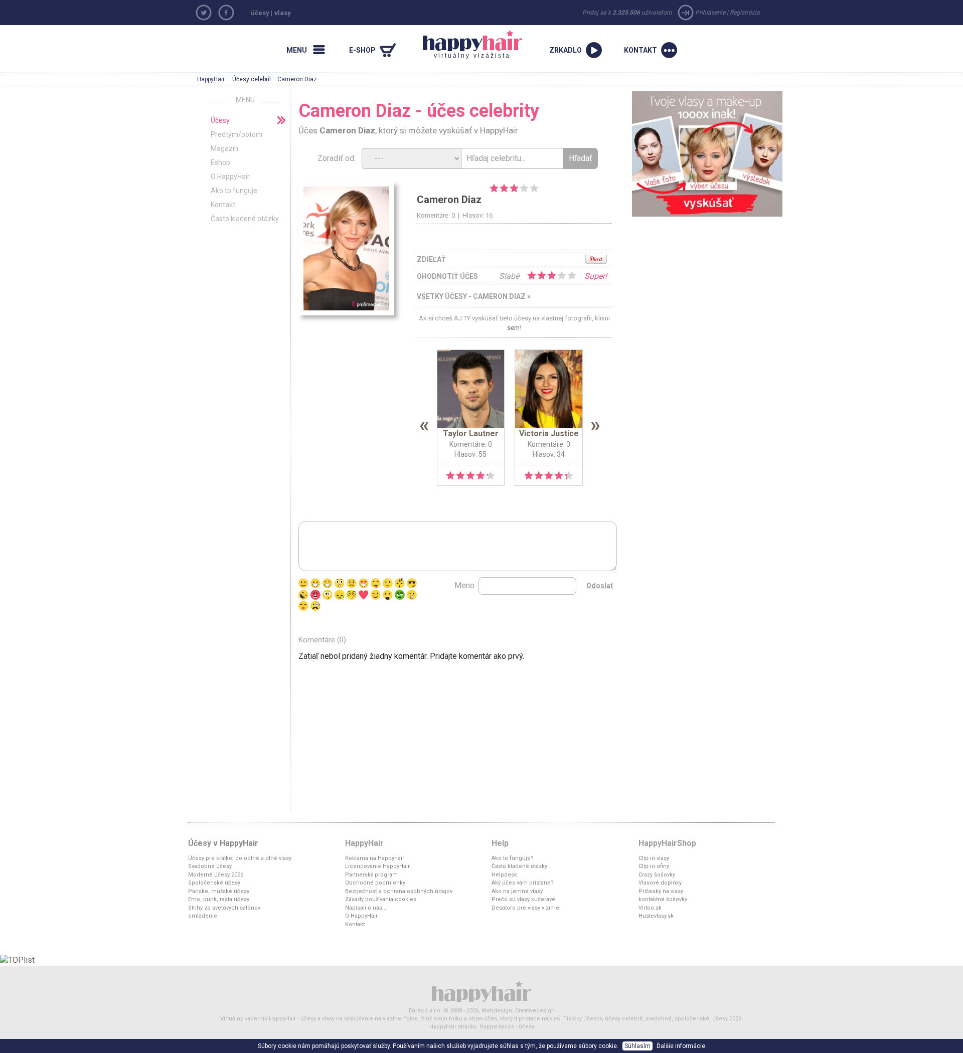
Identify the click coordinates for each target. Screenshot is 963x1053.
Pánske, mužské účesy (218, 891)
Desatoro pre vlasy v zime (525, 908)
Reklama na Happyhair (374, 858)
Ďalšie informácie (681, 1045)
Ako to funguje (234, 191)
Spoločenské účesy (214, 883)
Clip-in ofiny (653, 866)
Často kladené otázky (245, 219)
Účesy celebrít (251, 79)
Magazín (224, 148)
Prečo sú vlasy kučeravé (523, 899)
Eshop (220, 162)
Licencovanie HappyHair (377, 866)
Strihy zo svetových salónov (224, 908)
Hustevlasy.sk (656, 916)
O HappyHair (230, 176)
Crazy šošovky (656, 874)
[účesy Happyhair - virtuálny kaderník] (481, 991)
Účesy (220, 120)
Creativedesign (535, 1010)
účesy (260, 13)
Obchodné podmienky (375, 883)
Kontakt (223, 205)
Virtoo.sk (650, 908)
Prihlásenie (710, 12)
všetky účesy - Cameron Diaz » (474, 296)
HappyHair (211, 79)
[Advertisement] (707, 292)
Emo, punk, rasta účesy (218, 899)
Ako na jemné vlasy (517, 891)
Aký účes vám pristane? (523, 883)
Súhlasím (637, 1045)
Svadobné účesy (210, 866)
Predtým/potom (236, 134)
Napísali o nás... (366, 908)
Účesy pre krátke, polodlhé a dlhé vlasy (239, 858)
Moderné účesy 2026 (215, 874)
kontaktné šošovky (662, 899)
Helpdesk (504, 874)
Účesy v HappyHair (223, 843)
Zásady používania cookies (380, 899)
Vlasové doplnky (660, 883)
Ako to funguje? (513, 858)
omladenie (202, 916)
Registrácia (745, 12)
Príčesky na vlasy (660, 891)
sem (513, 327)
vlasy (282, 13)
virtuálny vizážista (467, 44)
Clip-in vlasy (653, 858)
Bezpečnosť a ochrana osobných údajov (398, 891)
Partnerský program (371, 874)
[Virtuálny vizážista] (707, 153)
